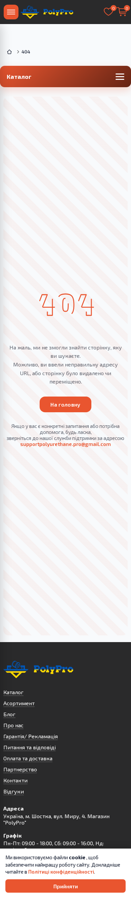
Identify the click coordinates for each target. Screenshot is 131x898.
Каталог (13, 692)
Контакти (15, 780)
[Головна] (10, 51)
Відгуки (13, 791)
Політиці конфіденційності (61, 872)
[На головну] (46, 12)
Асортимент (19, 703)
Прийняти (65, 886)
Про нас (13, 725)
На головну (65, 404)
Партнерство (20, 769)
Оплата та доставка (27, 758)
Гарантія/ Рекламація (30, 736)
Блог (9, 714)
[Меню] (11, 12)
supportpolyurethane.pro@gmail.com (65, 444)
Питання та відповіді (29, 747)
